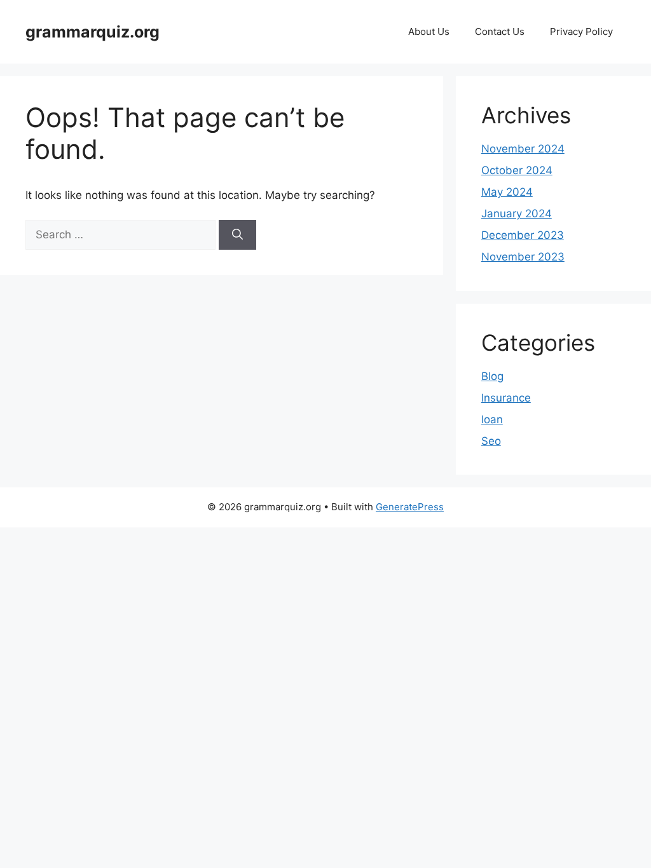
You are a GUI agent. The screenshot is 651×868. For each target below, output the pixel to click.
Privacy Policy (581, 31)
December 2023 (522, 235)
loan (492, 419)
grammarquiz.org (92, 31)
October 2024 (516, 170)
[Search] (237, 235)
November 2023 (523, 256)
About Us (428, 31)
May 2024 (507, 192)
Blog (492, 376)
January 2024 (516, 213)
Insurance (506, 397)
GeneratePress (410, 507)
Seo (491, 441)
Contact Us (499, 31)
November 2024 (523, 148)
